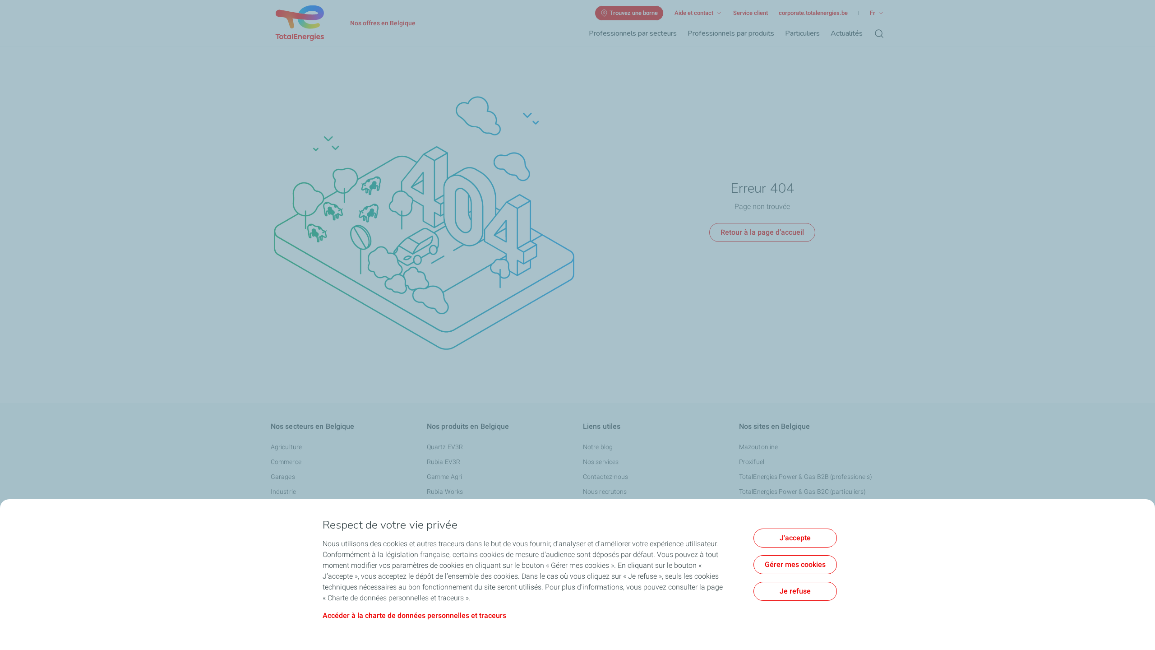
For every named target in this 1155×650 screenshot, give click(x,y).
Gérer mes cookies (795, 564)
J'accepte (795, 538)
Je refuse (795, 591)
